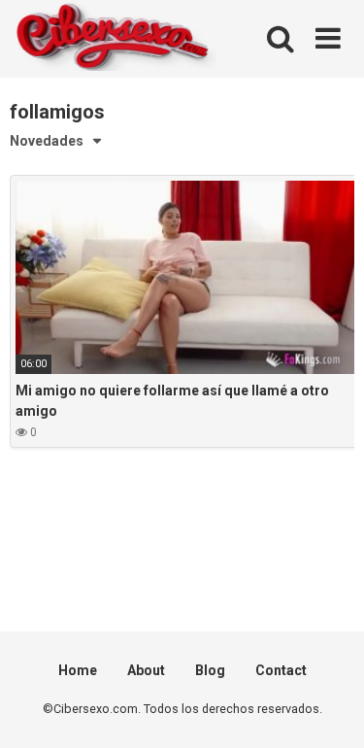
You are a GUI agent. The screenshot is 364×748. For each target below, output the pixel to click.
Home (77, 670)
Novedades (46, 141)
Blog (210, 670)
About (146, 670)
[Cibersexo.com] (113, 39)
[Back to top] (328, 709)
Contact (281, 670)
